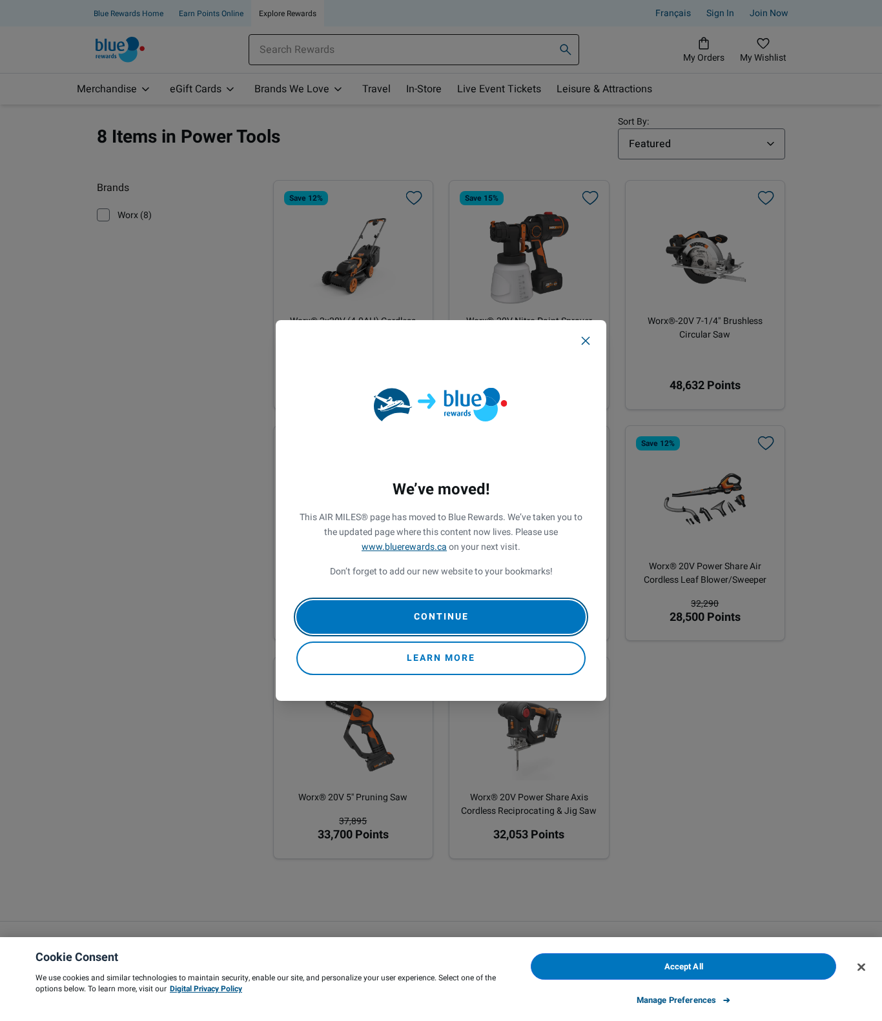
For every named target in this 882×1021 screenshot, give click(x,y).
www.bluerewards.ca (404, 547)
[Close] (585, 340)
